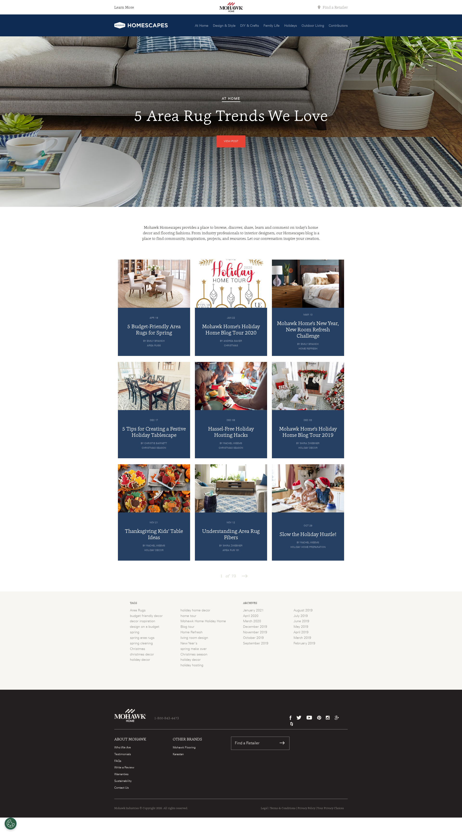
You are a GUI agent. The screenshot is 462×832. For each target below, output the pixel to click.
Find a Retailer (335, 7)
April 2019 (301, 632)
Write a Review (124, 767)
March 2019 (302, 638)
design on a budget (144, 627)
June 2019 (301, 621)
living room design (194, 638)
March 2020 (252, 621)
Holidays (290, 25)
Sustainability (123, 781)
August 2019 (303, 610)
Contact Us (121, 787)
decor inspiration (142, 621)
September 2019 (255, 643)
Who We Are (122, 747)
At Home (201, 25)
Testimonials (122, 754)
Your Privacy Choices (330, 808)
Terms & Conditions (282, 808)
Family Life (271, 25)
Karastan (178, 754)
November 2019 (255, 632)
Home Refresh (191, 632)
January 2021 (253, 610)
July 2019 (301, 616)
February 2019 (304, 643)
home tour (188, 616)
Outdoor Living (313, 25)
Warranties (121, 774)
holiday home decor (195, 610)
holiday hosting (191, 665)
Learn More (124, 7)
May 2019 (301, 627)
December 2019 (255, 627)
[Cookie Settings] (11, 824)
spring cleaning (141, 643)
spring (134, 632)
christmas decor (142, 654)
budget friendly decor (146, 616)
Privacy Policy (306, 808)
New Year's (188, 643)
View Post (231, 141)
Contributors (338, 25)
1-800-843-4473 (166, 718)
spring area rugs (142, 638)
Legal (264, 808)
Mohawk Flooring (184, 747)
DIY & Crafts (249, 25)
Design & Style (224, 25)
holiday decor (140, 660)
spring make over (193, 649)
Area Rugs (138, 610)
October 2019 (253, 638)
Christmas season (193, 654)
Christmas (137, 649)
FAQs (117, 761)
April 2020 (250, 616)
